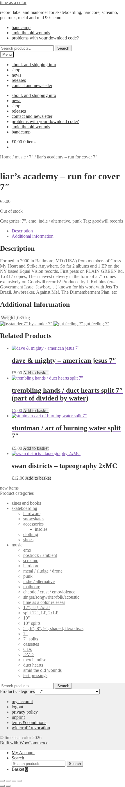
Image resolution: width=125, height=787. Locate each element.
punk (77, 221)
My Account (23, 752)
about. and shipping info (34, 64)
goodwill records (107, 221)
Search (63, 48)
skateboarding (24, 508)
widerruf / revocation (31, 727)
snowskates (33, 518)
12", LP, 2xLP (36, 607)
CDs (27, 649)
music (20, 156)
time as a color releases (44, 602)
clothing (30, 534)
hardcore (31, 565)
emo (32, 221)
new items (9, 487)
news (16, 75)
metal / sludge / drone (43, 570)
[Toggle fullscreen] (8, 780)
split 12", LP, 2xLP (40, 612)
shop (16, 69)
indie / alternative (54, 221)
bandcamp (21, 27)
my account (22, 701)
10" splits (31, 623)
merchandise (34, 659)
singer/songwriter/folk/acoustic (51, 597)
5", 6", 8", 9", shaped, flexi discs (53, 628)
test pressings (35, 675)
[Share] (14, 780)
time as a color (13, 2)
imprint (18, 717)
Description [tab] (22, 230)
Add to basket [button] (36, 372)
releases (19, 80)
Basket (20, 769)
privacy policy (25, 712)
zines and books (26, 503)
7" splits (30, 638)
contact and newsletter (32, 85)
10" (26, 617)
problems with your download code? (45, 37)
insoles (41, 529)
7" (31, 156)
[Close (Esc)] (19, 780)
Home (5, 156)
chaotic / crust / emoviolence (49, 591)
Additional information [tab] (32, 236)
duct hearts (33, 665)
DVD (28, 654)
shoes (28, 539)
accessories (33, 523)
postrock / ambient (40, 555)
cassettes (31, 644)
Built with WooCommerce (24, 742)
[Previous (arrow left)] (2, 786)
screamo (30, 560)
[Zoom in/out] (2, 780)
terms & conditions (29, 722)
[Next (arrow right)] (8, 786)
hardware (31, 513)
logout (17, 706)
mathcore (31, 586)
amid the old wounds (31, 32)
